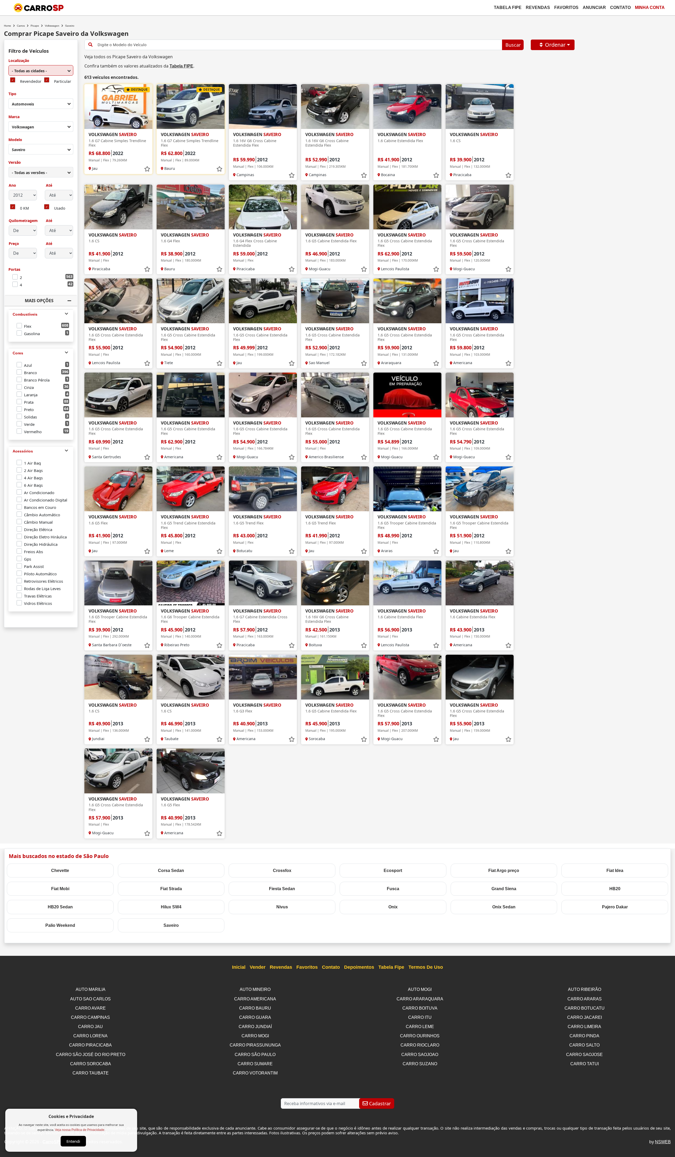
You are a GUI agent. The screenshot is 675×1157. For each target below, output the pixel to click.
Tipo (12, 94)
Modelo (15, 140)
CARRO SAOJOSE (584, 1054)
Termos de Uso (425, 967)
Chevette (60, 870)
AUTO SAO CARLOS (90, 999)
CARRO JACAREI (584, 1017)
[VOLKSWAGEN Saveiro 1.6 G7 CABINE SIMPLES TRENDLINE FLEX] (118, 106)
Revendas (538, 7)
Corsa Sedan (171, 870)
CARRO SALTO (584, 1045)
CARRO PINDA (584, 1036)
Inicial (238, 967)
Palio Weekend (60, 925)
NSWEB (663, 1142)
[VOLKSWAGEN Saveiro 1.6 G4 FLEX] (191, 207)
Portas (14, 269)
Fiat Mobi (60, 888)
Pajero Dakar (615, 907)
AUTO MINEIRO (255, 989)
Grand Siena (503, 888)
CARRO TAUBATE (91, 1073)
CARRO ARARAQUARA (420, 999)
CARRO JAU (90, 1026)
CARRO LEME (420, 1026)
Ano (12, 185)
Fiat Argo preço (503, 870)
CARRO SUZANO (420, 1064)
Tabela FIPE (181, 66)
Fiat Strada (171, 888)
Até (48, 185)
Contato (620, 7)
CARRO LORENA (90, 1036)
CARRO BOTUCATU (585, 1008)
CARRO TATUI (584, 1064)
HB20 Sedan (60, 907)
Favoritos (566, 7)
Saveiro (171, 925)
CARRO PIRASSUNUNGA (255, 1045)
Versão (14, 162)
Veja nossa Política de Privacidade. (80, 1130)
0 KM (24, 208)
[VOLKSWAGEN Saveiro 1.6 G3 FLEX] (263, 677)
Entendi (73, 1141)
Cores (18, 353)
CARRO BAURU (255, 1008)
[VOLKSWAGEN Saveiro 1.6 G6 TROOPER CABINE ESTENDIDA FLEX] (191, 583)
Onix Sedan (503, 907)
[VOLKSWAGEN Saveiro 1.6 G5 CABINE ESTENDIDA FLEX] (335, 207)
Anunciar (594, 7)
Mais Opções (39, 300)
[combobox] (40, 70)
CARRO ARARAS (584, 999)
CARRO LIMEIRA (584, 1026)
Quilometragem (23, 221)
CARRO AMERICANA (255, 999)
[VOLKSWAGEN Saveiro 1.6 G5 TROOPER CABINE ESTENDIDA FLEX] (407, 488)
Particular (62, 81)
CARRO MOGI (255, 1036)
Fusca (393, 888)
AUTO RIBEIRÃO (584, 989)
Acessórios (23, 451)
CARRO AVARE (90, 1008)
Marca (14, 117)
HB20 (614, 888)
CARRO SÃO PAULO (255, 1054)
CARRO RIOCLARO (420, 1045)
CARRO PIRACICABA (90, 1045)
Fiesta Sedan (282, 888)
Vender (258, 967)
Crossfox (282, 870)
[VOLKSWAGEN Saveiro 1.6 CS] (480, 106)
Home (7, 25)
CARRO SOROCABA (90, 1064)
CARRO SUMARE (255, 1064)
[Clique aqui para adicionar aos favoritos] (147, 169)
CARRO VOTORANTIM (255, 1073)
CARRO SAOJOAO (419, 1054)
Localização (18, 61)
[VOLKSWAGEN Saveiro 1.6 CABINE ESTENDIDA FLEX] (407, 106)
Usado (59, 208)
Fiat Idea (614, 870)
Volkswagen (52, 25)
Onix (393, 907)
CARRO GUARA (255, 1017)
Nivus (282, 907)
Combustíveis (25, 314)
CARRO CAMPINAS (90, 1017)
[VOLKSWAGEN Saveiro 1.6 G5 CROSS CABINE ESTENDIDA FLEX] (407, 207)
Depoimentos (359, 967)
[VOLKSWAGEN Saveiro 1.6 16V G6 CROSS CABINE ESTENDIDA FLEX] (263, 106)
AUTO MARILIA (90, 989)
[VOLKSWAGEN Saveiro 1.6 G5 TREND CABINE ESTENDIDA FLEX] (191, 488)
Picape (35, 25)
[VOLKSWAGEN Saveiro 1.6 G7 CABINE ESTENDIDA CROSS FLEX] (263, 583)
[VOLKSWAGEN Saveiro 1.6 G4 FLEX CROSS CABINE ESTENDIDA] (263, 207)
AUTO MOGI (420, 989)
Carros (21, 25)
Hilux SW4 (171, 907)
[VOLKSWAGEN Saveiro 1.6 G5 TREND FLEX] (263, 488)
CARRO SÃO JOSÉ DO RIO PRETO (90, 1054)
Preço (14, 244)
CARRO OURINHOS (420, 1036)
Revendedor (30, 81)
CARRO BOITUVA (419, 1008)
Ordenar (555, 44)
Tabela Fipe (508, 7)
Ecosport (393, 870)
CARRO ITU (420, 1017)
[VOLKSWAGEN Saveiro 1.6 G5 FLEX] (118, 488)
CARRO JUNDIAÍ (255, 1026)
